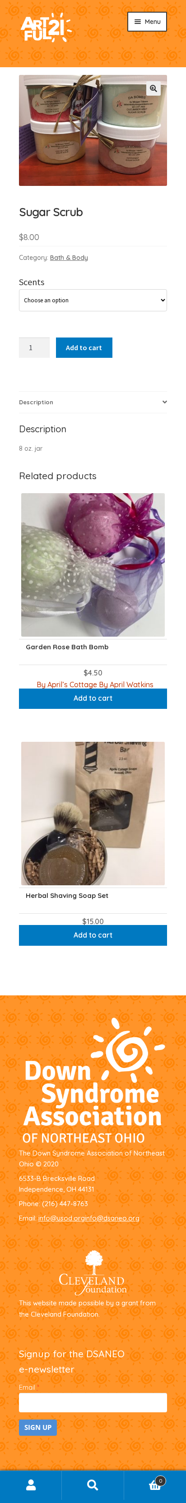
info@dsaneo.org (112, 1218)
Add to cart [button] (93, 698)
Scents (31, 281)
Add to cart (84, 347)
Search (93, 1485)
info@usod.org (61, 1218)
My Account (31, 1485)
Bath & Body (69, 258)
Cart (143, 1478)
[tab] (93, 402)
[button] (153, 88)
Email (29, 1387)
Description (36, 402)
